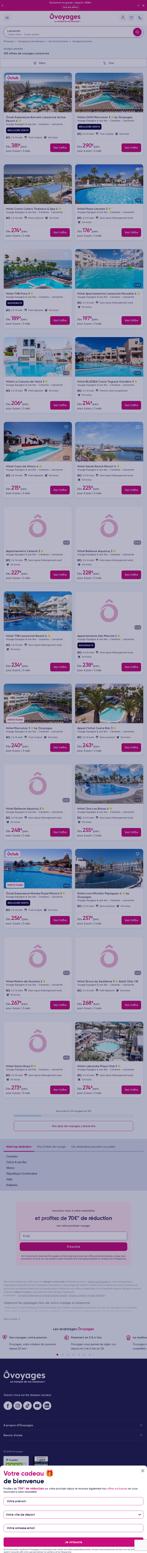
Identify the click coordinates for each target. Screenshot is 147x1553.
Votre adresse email (20, 1522)
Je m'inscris (73, 1542)
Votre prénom (16, 1495)
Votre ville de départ (20, 1509)
